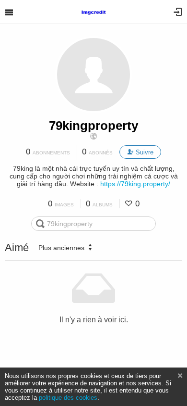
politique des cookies (68, 397)
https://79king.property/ (135, 184)
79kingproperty (93, 125)
